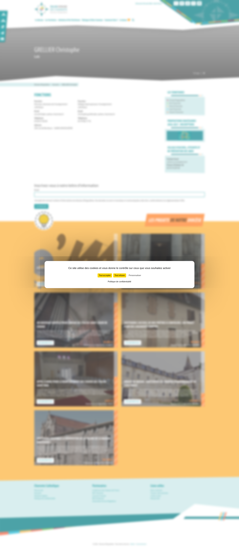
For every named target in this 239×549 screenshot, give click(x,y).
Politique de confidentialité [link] (119, 282)
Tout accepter (105, 275)
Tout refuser (120, 275)
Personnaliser (135, 275)
